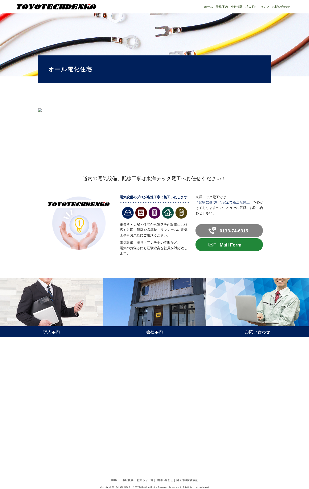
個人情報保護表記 (187, 480)
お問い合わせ (281, 6)
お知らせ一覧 (145, 480)
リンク (264, 6)
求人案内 (251, 6)
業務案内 (222, 6)
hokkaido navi (202, 487)
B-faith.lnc (188, 487)
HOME (115, 480)
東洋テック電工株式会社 (135, 487)
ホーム (208, 6)
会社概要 (237, 6)
